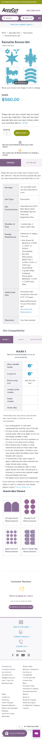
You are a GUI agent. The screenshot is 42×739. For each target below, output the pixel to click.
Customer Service (8, 669)
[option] (4, 32)
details (10, 163)
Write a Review (8, 46)
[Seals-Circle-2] (11, 537)
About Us (26, 697)
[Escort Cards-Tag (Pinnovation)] (29, 537)
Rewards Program (29, 700)
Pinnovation (28, 33)
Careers (26, 708)
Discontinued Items (30, 691)
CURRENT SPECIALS (21, 637)
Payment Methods (8, 705)
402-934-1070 (7, 675)
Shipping (5, 711)
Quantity (6, 130)
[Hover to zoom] (21, 66)
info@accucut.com (8, 678)
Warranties (6, 716)
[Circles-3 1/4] (29, 506)
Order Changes (7, 702)
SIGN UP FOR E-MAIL (21, 627)
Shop (4, 33)
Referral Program (29, 702)
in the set (31, 163)
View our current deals (21, 24)
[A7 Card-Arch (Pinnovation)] (11, 506)
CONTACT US (21, 646)
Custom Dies (27, 680)
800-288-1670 (33, 11)
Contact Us (6, 697)
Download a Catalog (30, 689)
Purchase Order (29, 686)
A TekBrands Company (31, 705)
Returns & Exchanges (10, 708)
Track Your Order (8, 713)
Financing (5, 700)
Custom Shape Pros (22, 487)
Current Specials (29, 678)
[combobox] (11, 18)
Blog (24, 683)
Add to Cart (21, 133)
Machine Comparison (31, 669)
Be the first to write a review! (21, 607)
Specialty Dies (14, 33)
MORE (25, 123)
